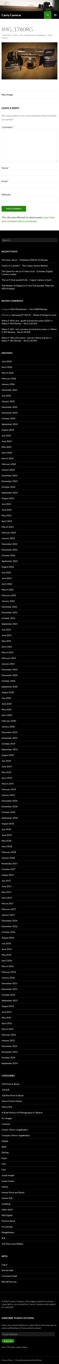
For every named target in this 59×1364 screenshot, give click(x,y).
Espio (4, 1158)
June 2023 (7, 509)
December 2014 (9, 1046)
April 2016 (7, 960)
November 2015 (9, 989)
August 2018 (8, 823)
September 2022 (10, 561)
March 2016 (8, 966)
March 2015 (8, 1029)
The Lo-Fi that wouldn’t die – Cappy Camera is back (26, 280)
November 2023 (9, 481)
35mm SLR (7, 1106)
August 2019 (8, 755)
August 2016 (8, 937)
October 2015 (8, 994)
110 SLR (5, 1089)
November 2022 (9, 549)
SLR (3, 1238)
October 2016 (8, 932)
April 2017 (7, 897)
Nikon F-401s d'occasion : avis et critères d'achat (25, 337)
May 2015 (6, 1017)
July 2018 (6, 829)
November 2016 (9, 926)
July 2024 (6, 435)
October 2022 (8, 555)
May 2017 (6, 892)
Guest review (8, 1181)
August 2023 (8, 498)
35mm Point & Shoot (12, 1101)
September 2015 (10, 1000)
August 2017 (8, 875)
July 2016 (6, 943)
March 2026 (8, 372)
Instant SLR (7, 1198)
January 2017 (8, 915)
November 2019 (9, 738)
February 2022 (9, 595)
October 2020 (8, 681)
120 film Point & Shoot (13, 1095)
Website (6, 194)
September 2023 (10, 492)
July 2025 (6, 395)
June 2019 (7, 766)
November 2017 (9, 863)
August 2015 (8, 1006)
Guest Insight (8, 1175)
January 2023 (8, 538)
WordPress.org (9, 1281)
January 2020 (8, 726)
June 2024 (7, 441)
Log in (4, 1264)
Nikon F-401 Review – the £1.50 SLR (19, 323)
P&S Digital (7, 1215)
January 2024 (8, 469)
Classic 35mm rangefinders (15, 1129)
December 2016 (9, 920)
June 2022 (7, 578)
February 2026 (9, 378)
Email (5, 181)
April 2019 (7, 778)
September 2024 (10, 424)
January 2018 (8, 857)
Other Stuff (7, 1209)
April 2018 (7, 846)
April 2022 (7, 584)
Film (4, 1164)
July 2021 (6, 629)
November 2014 (9, 1051)
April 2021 (7, 646)
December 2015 (9, 983)
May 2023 (6, 515)
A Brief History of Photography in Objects (22, 1112)
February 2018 (9, 852)
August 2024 (8, 429)
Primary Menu (55, 15)
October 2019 (8, 743)
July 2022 (6, 572)
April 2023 (7, 521)
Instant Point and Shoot (13, 1192)
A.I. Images (7, 1118)
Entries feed (7, 1270)
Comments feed (9, 1276)
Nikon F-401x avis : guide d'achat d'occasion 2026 (26, 320)
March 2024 (8, 458)
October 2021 (8, 618)
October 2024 (8, 418)
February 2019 (9, 789)
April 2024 (7, 452)
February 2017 (9, 909)
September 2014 (10, 1063)
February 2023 (9, 532)
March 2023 (8, 526)
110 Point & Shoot (10, 1084)
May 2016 (6, 954)
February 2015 (9, 1034)
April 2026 (7, 367)
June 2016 (7, 949)
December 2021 (9, 606)
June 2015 (7, 1012)
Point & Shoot (8, 1221)
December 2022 (9, 544)
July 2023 (6, 504)
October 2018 (8, 812)
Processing (7, 1226)
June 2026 (7, 361)
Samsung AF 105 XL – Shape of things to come (34, 315)
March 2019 (8, 783)
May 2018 (6, 840)
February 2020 (9, 720)
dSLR (4, 1146)
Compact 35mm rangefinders (16, 1135)
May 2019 (6, 772)
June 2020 (7, 703)
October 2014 (8, 1057)
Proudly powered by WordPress (28, 1360)
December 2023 (9, 475)
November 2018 (9, 806)
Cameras (6, 1124)
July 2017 (6, 880)
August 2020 (8, 692)
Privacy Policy (7, 1360)
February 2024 (9, 464)
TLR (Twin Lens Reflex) (12, 1243)
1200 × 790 (17, 35)
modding (6, 1203)
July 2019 (6, 760)
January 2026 (8, 384)
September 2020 (10, 686)
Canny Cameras (11, 15)
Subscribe (8, 1341)
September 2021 (10, 623)
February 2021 (9, 658)
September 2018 (10, 817)
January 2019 (8, 795)
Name (5, 167)
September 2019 (10, 749)
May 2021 (6, 641)
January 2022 (8, 601)
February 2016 (9, 972)
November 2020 (9, 675)
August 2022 (8, 566)
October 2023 (8, 487)
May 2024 (6, 447)
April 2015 (7, 1023)
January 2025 (8, 401)
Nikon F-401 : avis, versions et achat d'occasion (24, 329)
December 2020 (9, 669)
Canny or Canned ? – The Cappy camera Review (25, 265)
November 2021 (9, 612)
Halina (5, 1186)
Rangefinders (8, 1232)
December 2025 (9, 390)
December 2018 (9, 800)
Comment (8, 127)
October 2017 (8, 869)
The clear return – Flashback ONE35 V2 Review (25, 260)
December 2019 (9, 732)
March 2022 (8, 589)
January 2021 (8, 663)
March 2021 (8, 652)
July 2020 (6, 698)
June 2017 (7, 886)
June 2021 (7, 635)
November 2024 (9, 412)
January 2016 (8, 977)
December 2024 (9, 407)
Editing (5, 1152)
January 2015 (8, 1040)
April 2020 (7, 715)
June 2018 (7, 835)
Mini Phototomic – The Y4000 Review (28, 309)
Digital (5, 1141)
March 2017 (8, 903)
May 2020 (6, 709)
